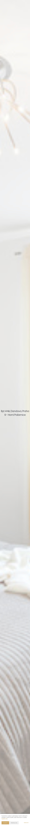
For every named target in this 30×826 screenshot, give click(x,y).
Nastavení (26, 822)
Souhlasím (5, 822)
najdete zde (4, 819)
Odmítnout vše (14, 822)
